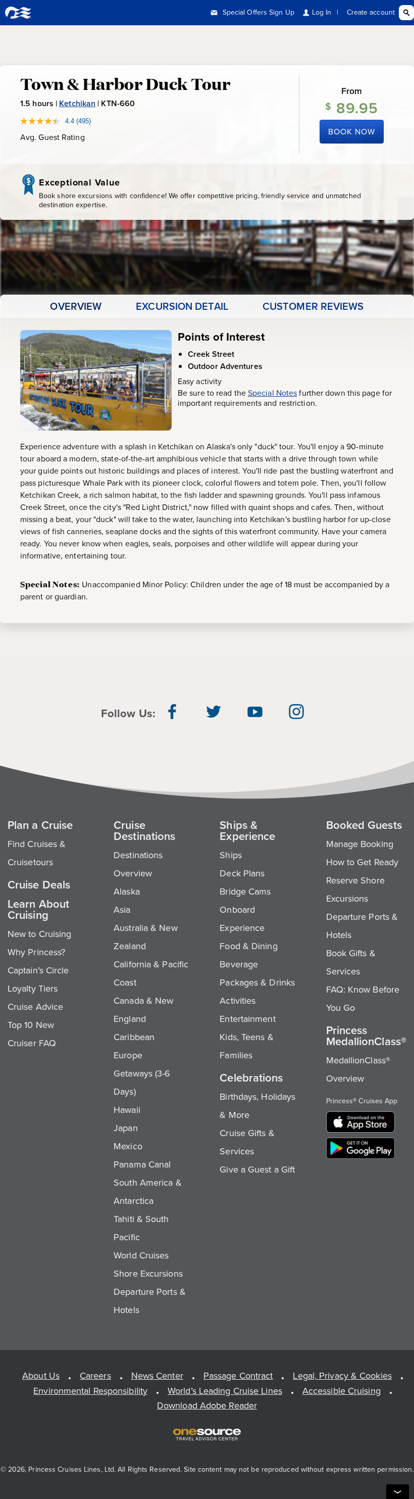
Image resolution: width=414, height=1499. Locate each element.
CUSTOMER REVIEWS (313, 306)
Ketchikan (77, 103)
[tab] (75, 306)
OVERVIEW (75, 306)
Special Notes (272, 393)
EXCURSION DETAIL (182, 306)
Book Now (351, 131)
